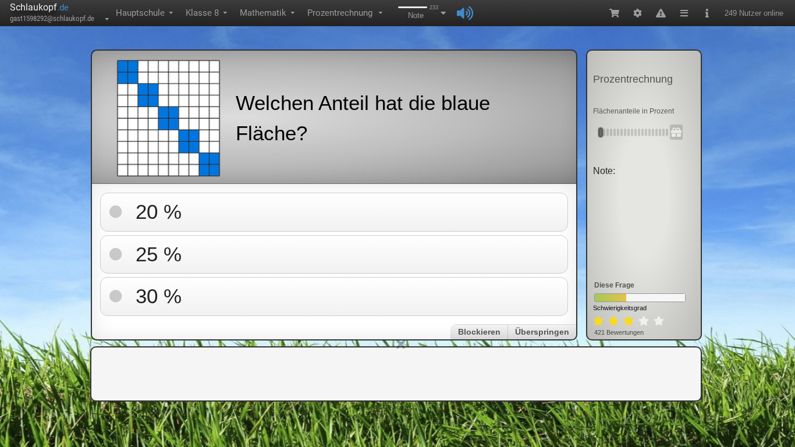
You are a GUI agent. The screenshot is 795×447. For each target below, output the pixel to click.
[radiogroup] (628, 321)
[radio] (598, 321)
